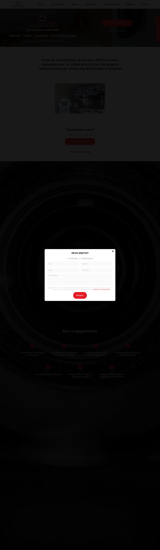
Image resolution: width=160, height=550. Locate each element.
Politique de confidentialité (101, 289)
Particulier (74, 258)
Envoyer (80, 295)
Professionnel (87, 258)
